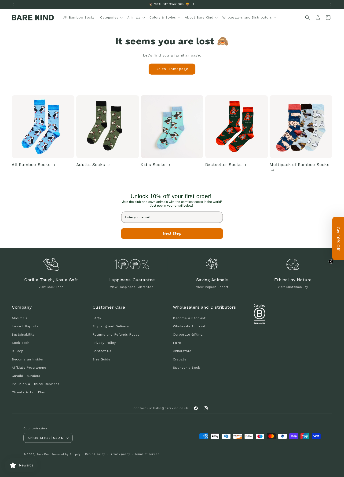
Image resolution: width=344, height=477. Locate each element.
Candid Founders (26, 375)
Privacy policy (120, 454)
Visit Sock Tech (51, 287)
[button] (110, 17)
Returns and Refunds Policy (116, 334)
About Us (19, 318)
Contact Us (101, 351)
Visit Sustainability (293, 287)
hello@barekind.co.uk (170, 408)
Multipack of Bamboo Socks (299, 164)
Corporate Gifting (187, 334)
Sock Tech (20, 342)
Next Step (172, 233)
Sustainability (23, 334)
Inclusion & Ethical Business (35, 384)
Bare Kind (44, 454)
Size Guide (101, 359)
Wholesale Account (189, 326)
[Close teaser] (331, 261)
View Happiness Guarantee (131, 287)
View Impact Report (212, 287)
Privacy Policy (104, 342)
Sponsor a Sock (186, 367)
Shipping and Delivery (110, 326)
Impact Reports (25, 326)
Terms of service (147, 454)
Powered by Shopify (66, 454)
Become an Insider (28, 359)
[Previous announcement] (13, 4)
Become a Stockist (189, 318)
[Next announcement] (331, 4)
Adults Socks (90, 164)
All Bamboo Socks (31, 164)
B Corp (18, 351)
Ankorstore (182, 351)
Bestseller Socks (223, 164)
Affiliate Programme (29, 367)
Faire (177, 342)
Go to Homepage (172, 69)
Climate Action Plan (28, 392)
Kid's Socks (153, 164)
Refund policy (95, 454)
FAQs (96, 318)
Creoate (179, 359)
